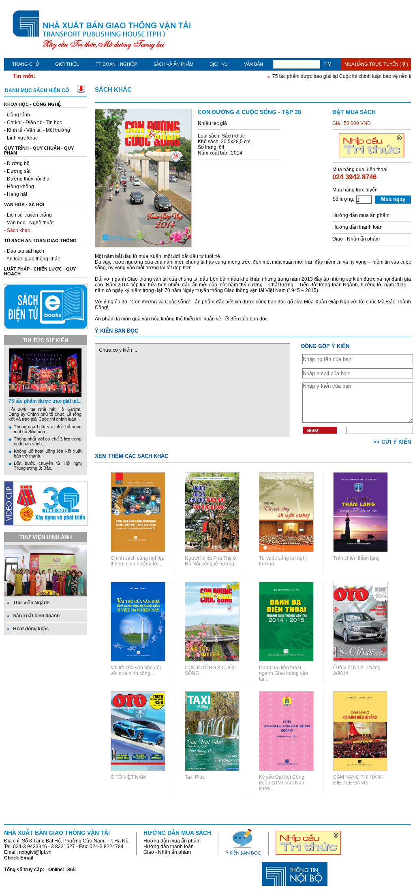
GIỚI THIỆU (67, 64)
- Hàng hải (15, 194)
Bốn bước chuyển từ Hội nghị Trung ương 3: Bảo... (47, 466)
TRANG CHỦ (25, 64)
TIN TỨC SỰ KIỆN (45, 340)
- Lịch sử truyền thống (28, 215)
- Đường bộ (17, 163)
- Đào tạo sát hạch (24, 251)
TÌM (327, 64)
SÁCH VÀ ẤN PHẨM (173, 64)
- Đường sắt (17, 171)
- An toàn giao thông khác (32, 259)
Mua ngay (393, 199)
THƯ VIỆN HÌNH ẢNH (45, 537)
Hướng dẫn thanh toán (357, 227)
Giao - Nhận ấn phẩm (356, 239)
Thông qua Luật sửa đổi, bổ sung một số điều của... (47, 429)
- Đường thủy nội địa (26, 179)
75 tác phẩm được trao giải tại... (45, 401)
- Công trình (17, 115)
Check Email (18, 858)
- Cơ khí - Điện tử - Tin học (33, 122)
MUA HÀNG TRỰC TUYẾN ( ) (376, 64)
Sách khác (113, 89)
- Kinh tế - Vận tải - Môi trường (37, 130)
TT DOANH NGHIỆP (116, 64)
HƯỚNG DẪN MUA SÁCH (177, 832)
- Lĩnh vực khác (21, 138)
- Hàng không (19, 186)
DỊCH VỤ (219, 64)
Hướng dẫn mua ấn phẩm (360, 215)
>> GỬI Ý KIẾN (392, 442)
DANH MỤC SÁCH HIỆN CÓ (37, 90)
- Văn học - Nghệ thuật (28, 223)
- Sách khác (17, 230)
